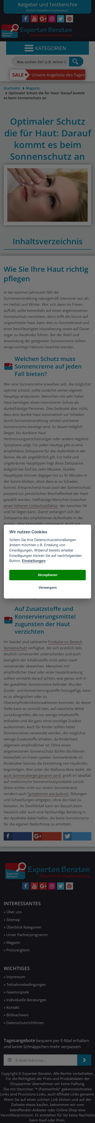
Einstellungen (34, 561)
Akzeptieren (47, 575)
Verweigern (47, 588)
